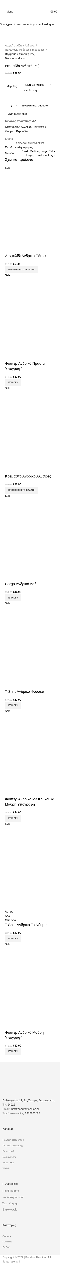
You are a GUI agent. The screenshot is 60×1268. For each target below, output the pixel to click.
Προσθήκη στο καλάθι (35, 105)
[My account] (45, 11)
